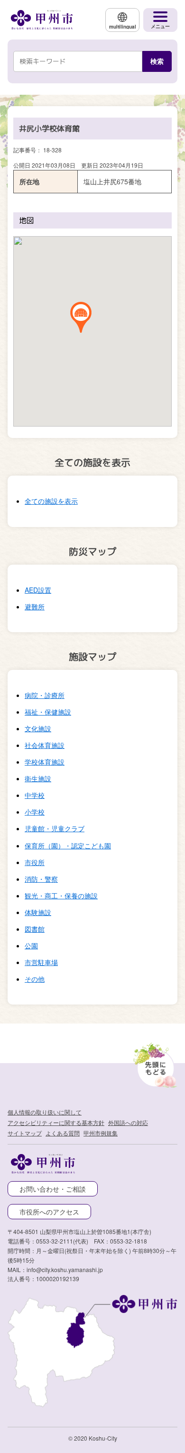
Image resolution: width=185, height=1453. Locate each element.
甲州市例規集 (100, 1133)
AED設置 (38, 590)
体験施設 (38, 912)
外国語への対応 (128, 1122)
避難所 (35, 606)
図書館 (35, 929)
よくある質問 (63, 1133)
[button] (81, 318)
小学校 (35, 811)
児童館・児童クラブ (54, 828)
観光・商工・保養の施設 (61, 895)
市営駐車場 (41, 962)
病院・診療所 (45, 695)
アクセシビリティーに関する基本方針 (56, 1122)
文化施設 (38, 728)
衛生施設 (38, 778)
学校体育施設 (45, 761)
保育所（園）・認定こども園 (68, 845)
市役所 (35, 862)
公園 (31, 945)
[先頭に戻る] (153, 1063)
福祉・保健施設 (48, 712)
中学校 (35, 795)
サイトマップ (25, 1133)
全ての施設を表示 (51, 501)
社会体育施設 (45, 745)
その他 (35, 979)
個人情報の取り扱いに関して (45, 1112)
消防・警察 (41, 879)
